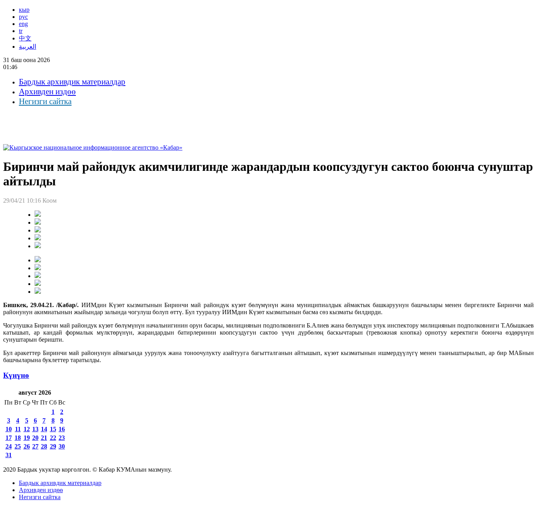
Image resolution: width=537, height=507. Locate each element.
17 (9, 437)
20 (35, 437)
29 (53, 446)
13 (35, 429)
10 (9, 429)
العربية (27, 46)
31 (9, 455)
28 (44, 446)
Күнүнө (16, 375)
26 (27, 446)
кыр (24, 9)
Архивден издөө (47, 91)
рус (23, 16)
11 (18, 429)
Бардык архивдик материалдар (72, 81)
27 (35, 446)
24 (9, 446)
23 (62, 437)
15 (53, 429)
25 (18, 446)
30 (62, 446)
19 (27, 437)
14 (44, 429)
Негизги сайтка (45, 101)
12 (27, 429)
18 (18, 437)
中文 (25, 38)
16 (62, 429)
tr (20, 30)
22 (53, 437)
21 (44, 437)
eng (23, 23)
